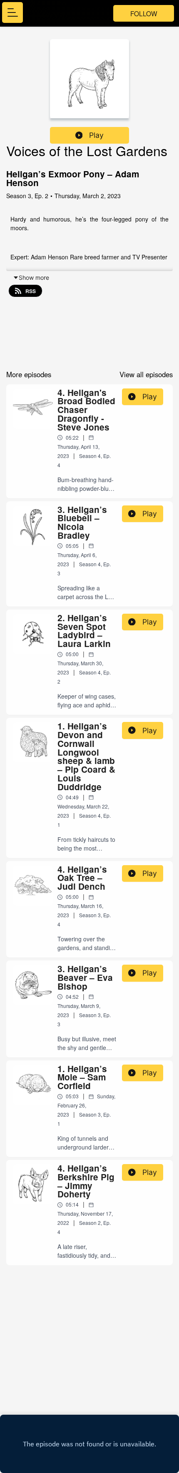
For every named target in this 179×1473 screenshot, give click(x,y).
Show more (34, 277)
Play (96, 135)
